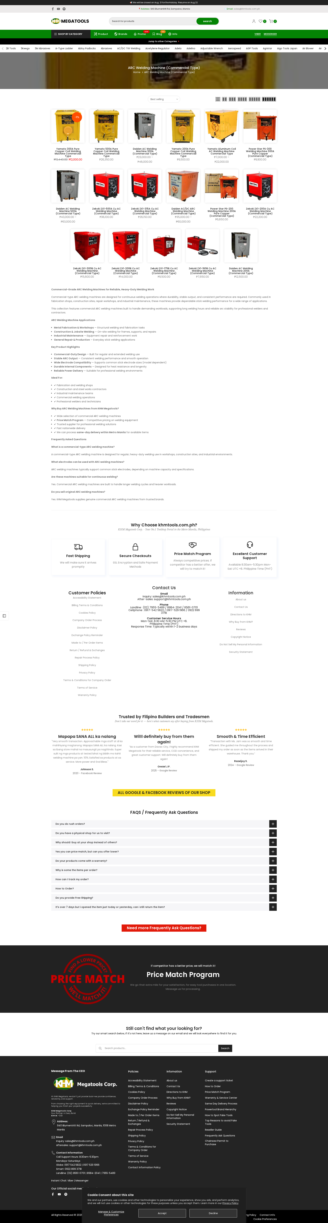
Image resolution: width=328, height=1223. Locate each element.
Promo (143, 33)
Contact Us (241, 607)
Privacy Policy (230, 1203)
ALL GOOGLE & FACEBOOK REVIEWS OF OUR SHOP (164, 792)
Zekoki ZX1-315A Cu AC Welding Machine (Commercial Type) (145, 211)
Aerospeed (234, 48)
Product (103, 34)
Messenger (82, 1180)
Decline (213, 1213)
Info (174, 34)
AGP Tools (252, 48)
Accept (162, 1213)
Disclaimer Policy (87, 627)
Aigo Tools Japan (287, 48)
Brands (122, 34)
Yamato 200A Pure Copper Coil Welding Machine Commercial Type (183, 152)
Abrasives (106, 48)
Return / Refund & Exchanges (87, 650)
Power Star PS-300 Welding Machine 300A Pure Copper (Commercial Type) (260, 152)
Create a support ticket (219, 1080)
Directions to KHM (240, 614)
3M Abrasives (42, 48)
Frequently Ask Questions (220, 1135)
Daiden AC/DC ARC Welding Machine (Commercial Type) (183, 211)
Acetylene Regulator (157, 48)
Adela (178, 48)
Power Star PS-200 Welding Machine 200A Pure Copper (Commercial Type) (222, 212)
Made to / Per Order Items (87, 642)
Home (136, 72)
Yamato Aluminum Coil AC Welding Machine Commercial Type (222, 151)
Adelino (191, 48)
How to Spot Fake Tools (219, 1115)
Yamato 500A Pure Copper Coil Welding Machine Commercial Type (106, 152)
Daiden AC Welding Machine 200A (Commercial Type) (241, 271)
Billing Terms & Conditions (87, 605)
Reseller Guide (213, 1129)
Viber (70, 1180)
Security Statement (241, 652)
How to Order (213, 1086)
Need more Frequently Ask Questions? (164, 928)
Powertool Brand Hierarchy (220, 1109)
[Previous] (3, 48)
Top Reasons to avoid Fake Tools (221, 1122)
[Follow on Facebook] (52, 9)
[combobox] (153, 21)
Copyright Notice (241, 637)
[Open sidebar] (4, 616)
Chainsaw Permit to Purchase (216, 1142)
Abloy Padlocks (87, 48)
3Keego (25, 48)
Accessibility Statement (87, 597)
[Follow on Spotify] (64, 9)
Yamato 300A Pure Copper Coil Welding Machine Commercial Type (68, 152)
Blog (160, 33)
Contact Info (267, 1215)
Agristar (267, 48)
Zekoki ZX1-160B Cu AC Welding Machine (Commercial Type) (202, 271)
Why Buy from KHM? (241, 622)
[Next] (325, 48)
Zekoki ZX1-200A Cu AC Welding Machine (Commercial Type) (260, 211)
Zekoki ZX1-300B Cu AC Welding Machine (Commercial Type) (87, 271)
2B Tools (11, 48)
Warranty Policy (87, 695)
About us (241, 599)
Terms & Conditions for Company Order (87, 680)
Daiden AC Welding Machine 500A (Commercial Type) (68, 211)
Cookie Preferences (265, 1219)
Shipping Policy (87, 665)
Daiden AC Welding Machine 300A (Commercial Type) (145, 151)
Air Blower (308, 48)
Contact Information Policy (144, 1167)
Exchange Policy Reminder (87, 635)
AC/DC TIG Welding (128, 48)
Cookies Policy (87, 612)
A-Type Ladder (64, 48)
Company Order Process (87, 620)
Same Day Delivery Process (221, 1103)
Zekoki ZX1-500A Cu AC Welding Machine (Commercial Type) (106, 211)
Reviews (241, 629)
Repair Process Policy (87, 657)
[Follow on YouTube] (58, 9)
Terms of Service (87, 687)
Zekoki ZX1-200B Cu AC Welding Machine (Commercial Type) (126, 271)
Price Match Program (217, 1092)
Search (225, 1048)
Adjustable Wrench (211, 48)
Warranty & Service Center (221, 1097)
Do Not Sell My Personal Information (241, 644)
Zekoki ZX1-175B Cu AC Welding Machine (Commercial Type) (164, 271)
